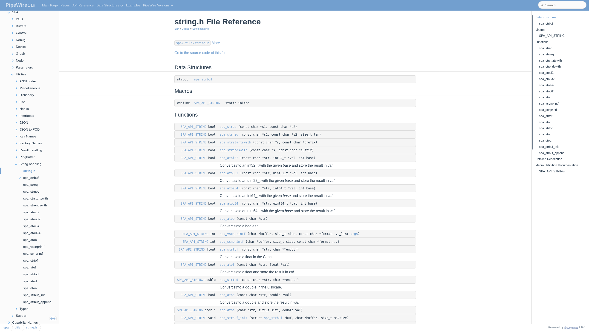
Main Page (50, 5)
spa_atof (227, 264)
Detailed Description (548, 159)
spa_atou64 (229, 203)
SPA (176, 28)
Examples (133, 5)
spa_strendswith (233, 150)
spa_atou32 (229, 173)
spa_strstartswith (235, 142)
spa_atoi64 (229, 188)
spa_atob (227, 218)
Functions (542, 42)
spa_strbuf (203, 79)
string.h (31, 327)
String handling (200, 28)
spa (6, 327)
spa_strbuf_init (233, 318)
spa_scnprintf (232, 241)
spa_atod (227, 295)
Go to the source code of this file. (200, 53)
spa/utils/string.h (192, 43)
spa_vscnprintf (232, 234)
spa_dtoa (227, 310)
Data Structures (107, 5)
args (354, 234)
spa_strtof (229, 249)
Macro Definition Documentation (556, 165)
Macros (540, 29)
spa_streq (228, 126)
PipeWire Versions (156, 5)
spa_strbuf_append (551, 153)
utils (17, 327)
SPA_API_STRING (207, 103)
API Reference (83, 5)
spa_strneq (229, 134)
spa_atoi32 (229, 158)
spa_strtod (229, 280)
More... (217, 43)
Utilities (186, 28)
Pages (65, 5)
